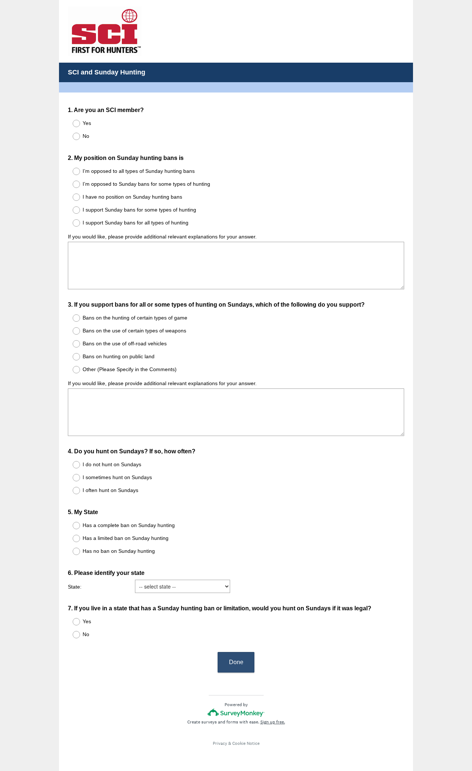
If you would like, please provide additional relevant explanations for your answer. (162, 237)
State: (74, 587)
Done (236, 662)
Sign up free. (272, 722)
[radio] (71, 123)
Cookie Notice (246, 743)
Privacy (220, 743)
